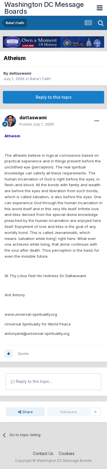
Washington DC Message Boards (44, 7)
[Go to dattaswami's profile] (10, 121)
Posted (36, 124)
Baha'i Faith (40, 78)
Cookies (66, 453)
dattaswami (20, 73)
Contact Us (43, 453)
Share (27, 412)
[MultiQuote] (9, 354)
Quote (23, 353)
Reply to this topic (54, 97)
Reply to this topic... (33, 381)
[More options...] (96, 121)
